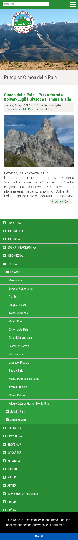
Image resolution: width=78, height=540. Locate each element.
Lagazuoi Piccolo (19, 362)
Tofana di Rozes (18, 313)
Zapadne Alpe (18, 420)
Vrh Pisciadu (16, 354)
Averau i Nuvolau (18, 387)
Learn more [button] (57, 525)
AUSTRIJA (13, 239)
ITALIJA (12, 264)
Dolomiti (15, 272)
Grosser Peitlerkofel (21, 288)
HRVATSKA (14, 223)
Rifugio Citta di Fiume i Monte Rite (29, 403)
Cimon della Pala (24, 109)
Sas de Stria (16, 370)
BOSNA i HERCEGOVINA (21, 247)
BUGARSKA (14, 428)
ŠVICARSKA (14, 453)
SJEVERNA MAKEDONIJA (22, 494)
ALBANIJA (13, 461)
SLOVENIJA (14, 444)
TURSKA (12, 469)
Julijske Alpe (17, 411)
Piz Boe (13, 296)
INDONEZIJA (15, 255)
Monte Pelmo (17, 395)
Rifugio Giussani (18, 305)
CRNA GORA (14, 436)
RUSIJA (11, 477)
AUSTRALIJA (15, 231)
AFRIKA (11, 485)
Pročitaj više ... (60, 201)
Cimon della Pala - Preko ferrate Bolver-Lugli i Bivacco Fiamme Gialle (37, 97)
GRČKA (11, 510)
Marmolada (15, 280)
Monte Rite (15, 321)
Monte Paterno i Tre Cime (24, 379)
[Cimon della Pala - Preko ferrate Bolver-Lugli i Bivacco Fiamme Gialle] (39, 166)
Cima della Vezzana (20, 338)
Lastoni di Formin (19, 346)
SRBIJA (11, 502)
